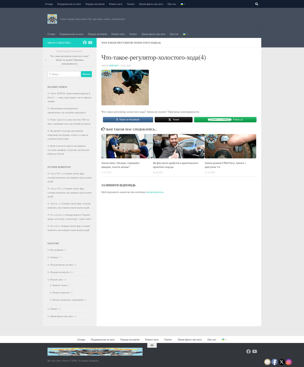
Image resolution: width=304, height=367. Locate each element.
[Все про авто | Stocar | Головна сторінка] (52, 19)
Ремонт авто (115, 4)
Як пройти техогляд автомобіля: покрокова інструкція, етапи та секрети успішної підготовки (68, 134)
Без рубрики (56, 249)
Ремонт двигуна (61, 292)
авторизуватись (154, 192)
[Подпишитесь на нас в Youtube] (90, 42)
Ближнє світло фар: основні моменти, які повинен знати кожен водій (70, 177)
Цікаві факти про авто (151, 4)
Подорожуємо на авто (69, 4)
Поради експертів (95, 4)
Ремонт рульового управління (68, 299)
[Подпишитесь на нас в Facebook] (85, 42)
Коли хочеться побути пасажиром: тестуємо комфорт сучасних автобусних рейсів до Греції (68, 149)
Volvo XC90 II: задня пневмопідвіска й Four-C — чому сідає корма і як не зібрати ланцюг (69, 97)
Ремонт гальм (60, 285)
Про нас (172, 4)
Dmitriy (114, 65)
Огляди (49, 4)
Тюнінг (131, 4)
